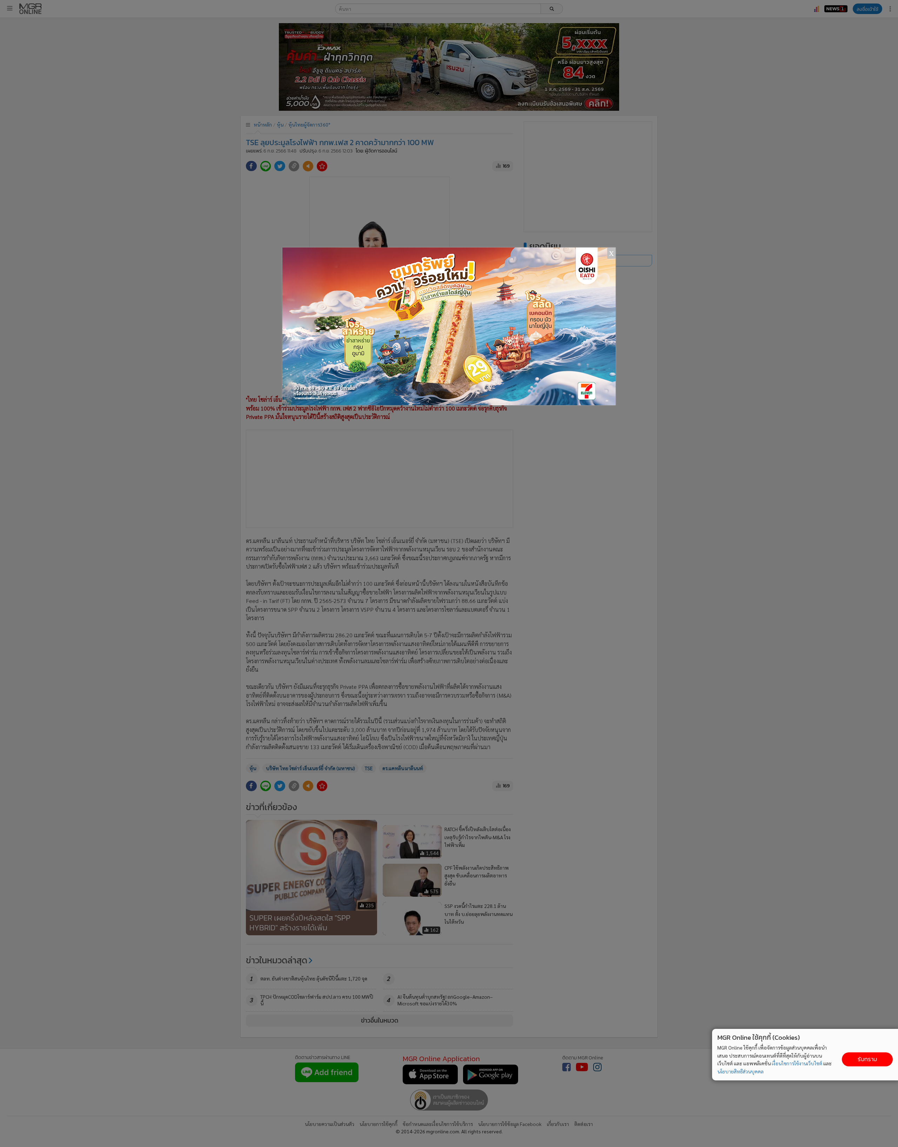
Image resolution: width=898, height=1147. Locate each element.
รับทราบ (867, 1059)
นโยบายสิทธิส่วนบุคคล (740, 1071)
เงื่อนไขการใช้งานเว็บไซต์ (797, 1063)
